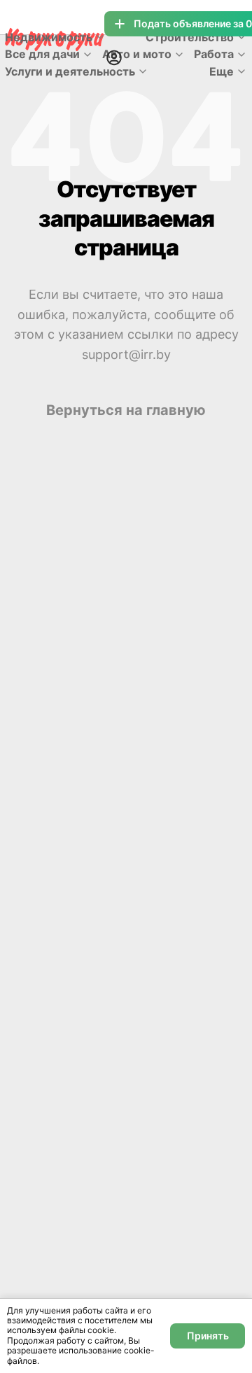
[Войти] (114, 57)
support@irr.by (126, 354)
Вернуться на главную (126, 410)
